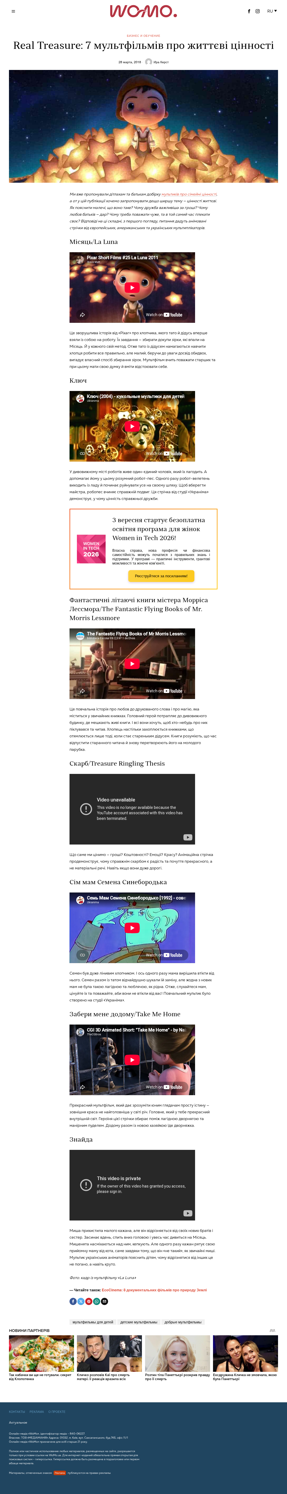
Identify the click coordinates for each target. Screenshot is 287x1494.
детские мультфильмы (138, 1322)
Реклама (37, 1412)
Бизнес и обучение (143, 35)
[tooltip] (249, 11)
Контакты (17, 1412)
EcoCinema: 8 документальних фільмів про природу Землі (154, 1289)
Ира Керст (161, 61)
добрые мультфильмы (183, 1322)
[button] (273, 11)
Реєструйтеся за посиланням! (161, 576)
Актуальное (18, 1422)
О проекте (56, 1412)
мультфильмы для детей (93, 1322)
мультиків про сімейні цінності (188, 194)
